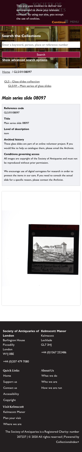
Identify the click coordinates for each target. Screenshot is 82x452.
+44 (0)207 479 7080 (16, 361)
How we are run (51, 388)
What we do (49, 375)
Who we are (49, 381)
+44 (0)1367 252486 (53, 352)
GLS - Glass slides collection (22, 81)
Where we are (12, 424)
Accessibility (11, 394)
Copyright (9, 400)
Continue (59, 22)
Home (6, 72)
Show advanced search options (24, 60)
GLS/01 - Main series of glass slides (29, 86)
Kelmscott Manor (14, 412)
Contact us (10, 388)
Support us (10, 381)
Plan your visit (12, 418)
